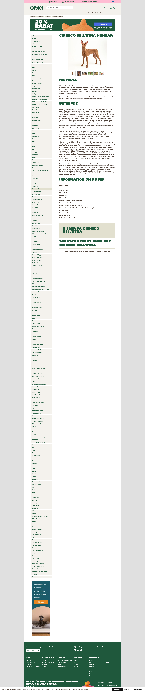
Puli (33, 447)
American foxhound (37, 49)
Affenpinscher (36, 35)
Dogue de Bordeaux (37, 215)
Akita (33, 43)
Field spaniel (35, 241)
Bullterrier (34, 157)
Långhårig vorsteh (37, 352)
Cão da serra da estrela (38, 167)
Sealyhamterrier (36, 481)
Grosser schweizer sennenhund (40, 289)
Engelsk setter (36, 228)
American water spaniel (38, 51)
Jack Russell (35, 310)
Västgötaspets (36, 553)
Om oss (28, 660)
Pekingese (35, 415)
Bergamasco (35, 107)
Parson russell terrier (37, 410)
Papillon (34, 408)
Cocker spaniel (36, 194)
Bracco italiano (36, 144)
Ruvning (107, 660)
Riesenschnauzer (36, 460)
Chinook (34, 183)
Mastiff (34, 371)
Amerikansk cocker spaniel (39, 54)
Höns (75, 662)
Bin (90, 662)
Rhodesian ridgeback (38, 458)
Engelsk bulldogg (36, 225)
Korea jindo (35, 331)
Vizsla (33, 555)
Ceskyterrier (35, 173)
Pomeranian (35, 439)
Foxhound (34, 252)
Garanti (44, 668)
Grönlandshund (36, 284)
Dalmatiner (35, 207)
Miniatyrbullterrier (37, 379)
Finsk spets (35, 247)
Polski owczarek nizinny (38, 437)
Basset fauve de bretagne (39, 80)
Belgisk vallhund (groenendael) (40, 96)
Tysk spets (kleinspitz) (38, 550)
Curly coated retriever (38, 204)
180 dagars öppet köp (69, 1)
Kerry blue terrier (36, 323)
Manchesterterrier (37, 365)
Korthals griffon (36, 334)
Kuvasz (34, 339)
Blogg (59, 664)
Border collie (35, 128)
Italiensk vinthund (37, 307)
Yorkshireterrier (36, 576)
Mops (33, 381)
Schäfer (34, 476)
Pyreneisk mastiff (36, 455)
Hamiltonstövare (36, 291)
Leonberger (35, 355)
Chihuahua (35, 178)
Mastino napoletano (37, 373)
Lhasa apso (35, 357)
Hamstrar (92, 666)
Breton (33, 146)
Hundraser (48, 16)
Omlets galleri (62, 666)
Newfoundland (36, 386)
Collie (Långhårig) (37, 199)
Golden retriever (36, 260)
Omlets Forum (62, 662)
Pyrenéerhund (36, 452)
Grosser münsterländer (38, 286)
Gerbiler (91, 664)
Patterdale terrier (37, 413)
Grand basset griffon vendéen (40, 268)
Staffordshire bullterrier (38, 524)
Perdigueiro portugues (38, 418)
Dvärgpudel (35, 220)
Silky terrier (35, 500)
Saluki (33, 468)
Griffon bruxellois (36, 276)
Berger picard (35, 112)
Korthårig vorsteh (37, 336)
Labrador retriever (37, 342)
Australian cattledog (37, 59)
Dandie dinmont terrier (38, 210)
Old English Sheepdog (38, 402)
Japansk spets (36, 315)
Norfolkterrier (35, 389)
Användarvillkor (101, 682)
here (100, 251)
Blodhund (34, 123)
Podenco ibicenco (37, 429)
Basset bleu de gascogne (39, 78)
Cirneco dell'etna (36, 189)
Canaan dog (35, 162)
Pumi (33, 450)
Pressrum (28, 664)
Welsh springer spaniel (38, 566)
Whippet (34, 574)
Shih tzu (34, 495)
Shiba (33, 492)
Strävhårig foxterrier (37, 526)
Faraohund (35, 239)
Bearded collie (36, 88)
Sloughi (34, 513)
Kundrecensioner (31, 662)
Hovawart (34, 294)
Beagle (34, 86)
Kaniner (76, 666)
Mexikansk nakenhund (38, 376)
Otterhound (35, 405)
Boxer (33, 141)
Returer (44, 666)
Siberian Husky (36, 497)
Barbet (34, 70)
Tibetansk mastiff (37, 540)
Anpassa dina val (137, 689)
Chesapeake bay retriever (39, 175)
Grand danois (35, 270)
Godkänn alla (117, 689)
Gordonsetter (35, 262)
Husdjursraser (41, 16)
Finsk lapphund (36, 244)
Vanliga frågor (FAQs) (48, 662)
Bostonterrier (35, 136)
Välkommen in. (31, 686)
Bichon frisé (35, 117)
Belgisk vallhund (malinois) (39, 101)
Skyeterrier (35, 508)
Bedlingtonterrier (36, 94)
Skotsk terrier (35, 505)
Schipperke (35, 479)
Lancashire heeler (37, 350)
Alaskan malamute (37, 46)
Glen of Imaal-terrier (37, 257)
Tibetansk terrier (36, 545)
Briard (33, 149)
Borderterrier (35, 130)
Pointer (34, 434)
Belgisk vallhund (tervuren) (39, 104)
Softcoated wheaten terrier (39, 518)
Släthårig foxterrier (37, 510)
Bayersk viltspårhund (38, 83)
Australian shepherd (37, 62)
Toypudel (34, 547)
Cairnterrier (35, 160)
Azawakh (34, 67)
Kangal (34, 318)
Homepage (33, 16)
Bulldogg (34, 152)
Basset (34, 75)
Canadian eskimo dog (38, 165)
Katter (75, 668)
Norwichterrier (36, 397)
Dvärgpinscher (36, 218)
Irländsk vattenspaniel (38, 305)
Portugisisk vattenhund (38, 442)
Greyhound (35, 273)
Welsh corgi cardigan (38, 561)
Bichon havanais (36, 120)
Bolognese (35, 125)
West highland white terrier (39, 571)
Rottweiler (35, 463)
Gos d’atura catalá (37, 265)
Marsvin (91, 675)
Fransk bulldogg (36, 255)
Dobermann (35, 212)
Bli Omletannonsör (63, 668)
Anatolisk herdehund (37, 57)
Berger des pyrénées (37, 109)
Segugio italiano (36, 484)
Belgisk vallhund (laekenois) (39, 99)
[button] (104, 657)
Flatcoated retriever (37, 249)
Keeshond (34, 320)
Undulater (108, 662)
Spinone (34, 521)
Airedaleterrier (36, 41)
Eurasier (34, 236)
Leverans (44, 664)
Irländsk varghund (37, 302)
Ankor (75, 660)
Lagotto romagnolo (37, 344)
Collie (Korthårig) (36, 196)
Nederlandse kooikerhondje (39, 384)
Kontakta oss (45, 660)
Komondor (35, 328)
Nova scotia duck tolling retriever (41, 400)
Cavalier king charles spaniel (40, 170)
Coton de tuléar (36, 202)
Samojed (34, 471)
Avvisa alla (126, 689)
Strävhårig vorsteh (37, 529)
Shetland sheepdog (37, 489)
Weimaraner (35, 558)
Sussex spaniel (36, 532)
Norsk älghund (36, 392)
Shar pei (34, 487)
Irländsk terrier (36, 299)
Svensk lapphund (36, 534)
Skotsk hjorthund (36, 503)
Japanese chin (36, 313)
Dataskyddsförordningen (33, 666)
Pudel (33, 445)
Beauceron (35, 91)
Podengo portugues (37, 431)
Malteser (34, 363)
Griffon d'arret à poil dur (38, 278)
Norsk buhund (36, 394)
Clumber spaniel (36, 191)
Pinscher (34, 426)
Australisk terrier (36, 65)
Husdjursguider (94, 657)
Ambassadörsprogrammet (65, 660)
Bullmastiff (35, 154)
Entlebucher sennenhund (39, 233)
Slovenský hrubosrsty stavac (40, 516)
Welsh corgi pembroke (38, 563)
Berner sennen (36, 115)
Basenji (34, 72)
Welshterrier (35, 569)
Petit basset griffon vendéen (40, 423)
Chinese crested (36, 181)
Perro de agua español (38, 421)
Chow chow (35, 186)
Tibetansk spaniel (37, 542)
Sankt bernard (36, 474)
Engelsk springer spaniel (38, 231)
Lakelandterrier (36, 347)
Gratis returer (54, 1)
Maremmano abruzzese (38, 368)
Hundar (76, 664)
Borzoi (33, 133)
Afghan (34, 38)
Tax (33, 537)
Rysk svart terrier (36, 466)
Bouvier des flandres (37, 138)
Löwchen (34, 360)
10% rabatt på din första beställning (89, 1)
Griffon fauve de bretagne (39, 281)
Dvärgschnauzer (36, 223)
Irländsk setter (36, 297)
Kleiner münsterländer (38, 326)
